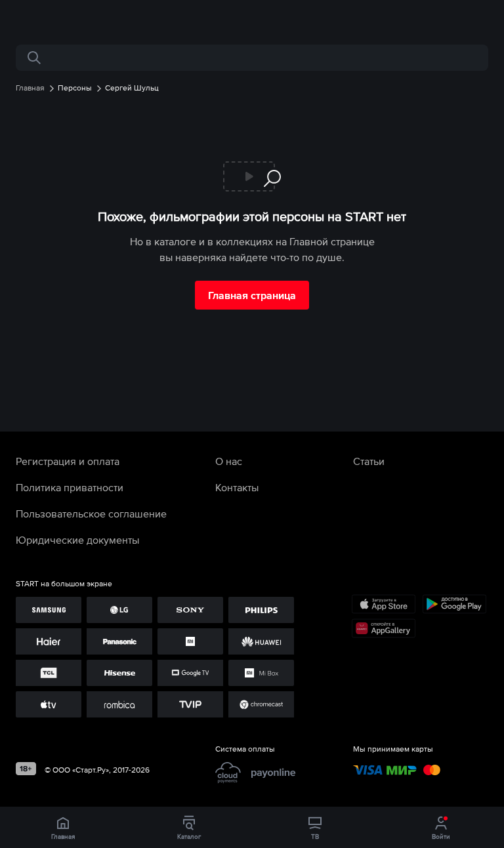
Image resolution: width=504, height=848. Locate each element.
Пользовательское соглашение (91, 513)
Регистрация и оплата (67, 461)
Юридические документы (77, 540)
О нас (228, 461)
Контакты (237, 487)
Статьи (369, 461)
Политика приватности (69, 487)
